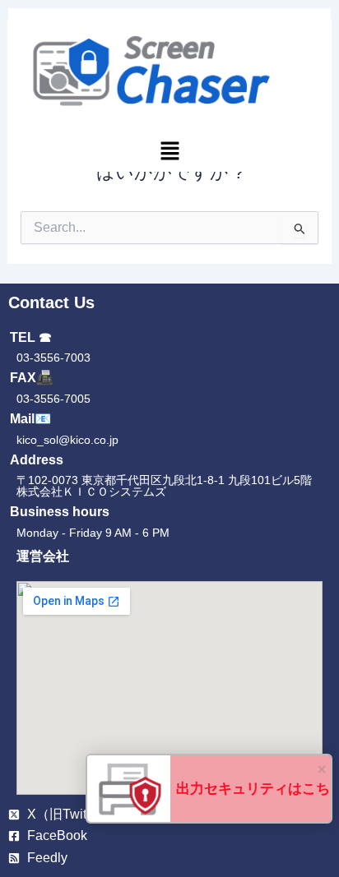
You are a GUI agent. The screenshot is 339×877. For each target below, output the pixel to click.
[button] (170, 153)
